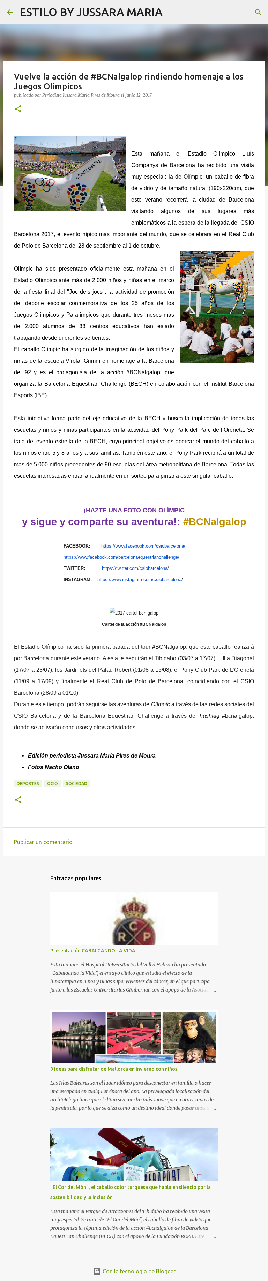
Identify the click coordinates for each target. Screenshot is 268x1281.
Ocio (52, 783)
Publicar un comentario (43, 842)
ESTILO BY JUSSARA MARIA (91, 12)
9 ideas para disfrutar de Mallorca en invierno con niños (113, 1069)
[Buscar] (172, 12)
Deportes (28, 783)
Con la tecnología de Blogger (138, 1271)
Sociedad (76, 783)
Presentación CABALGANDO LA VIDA (92, 951)
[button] (18, 109)
